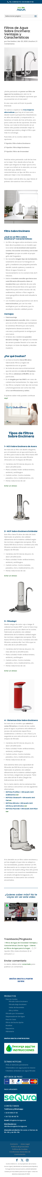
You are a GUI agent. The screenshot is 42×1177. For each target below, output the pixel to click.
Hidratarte (10, 1031)
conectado (26, 964)
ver (17, 795)
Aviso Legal (25, 1144)
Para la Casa (11, 1019)
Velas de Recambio (16, 1007)
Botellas (9, 1025)
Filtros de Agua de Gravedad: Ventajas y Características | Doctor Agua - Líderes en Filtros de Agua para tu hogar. (20, 945)
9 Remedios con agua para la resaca (20, 1068)
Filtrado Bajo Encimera (17, 1004)
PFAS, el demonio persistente (17, 1065)
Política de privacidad (20, 1147)
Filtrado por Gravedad (14, 1013)
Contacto (14, 1144)
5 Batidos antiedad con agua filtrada (20, 1071)
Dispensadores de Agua (15, 1016)
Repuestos (10, 1028)
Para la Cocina (11, 999)
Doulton (32, 41)
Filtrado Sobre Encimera (18, 1001)
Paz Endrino (11, 41)
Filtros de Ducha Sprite (14, 1022)
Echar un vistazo (10, 486)
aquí (6, 398)
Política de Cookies (19, 1149)
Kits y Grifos (13, 1010)
